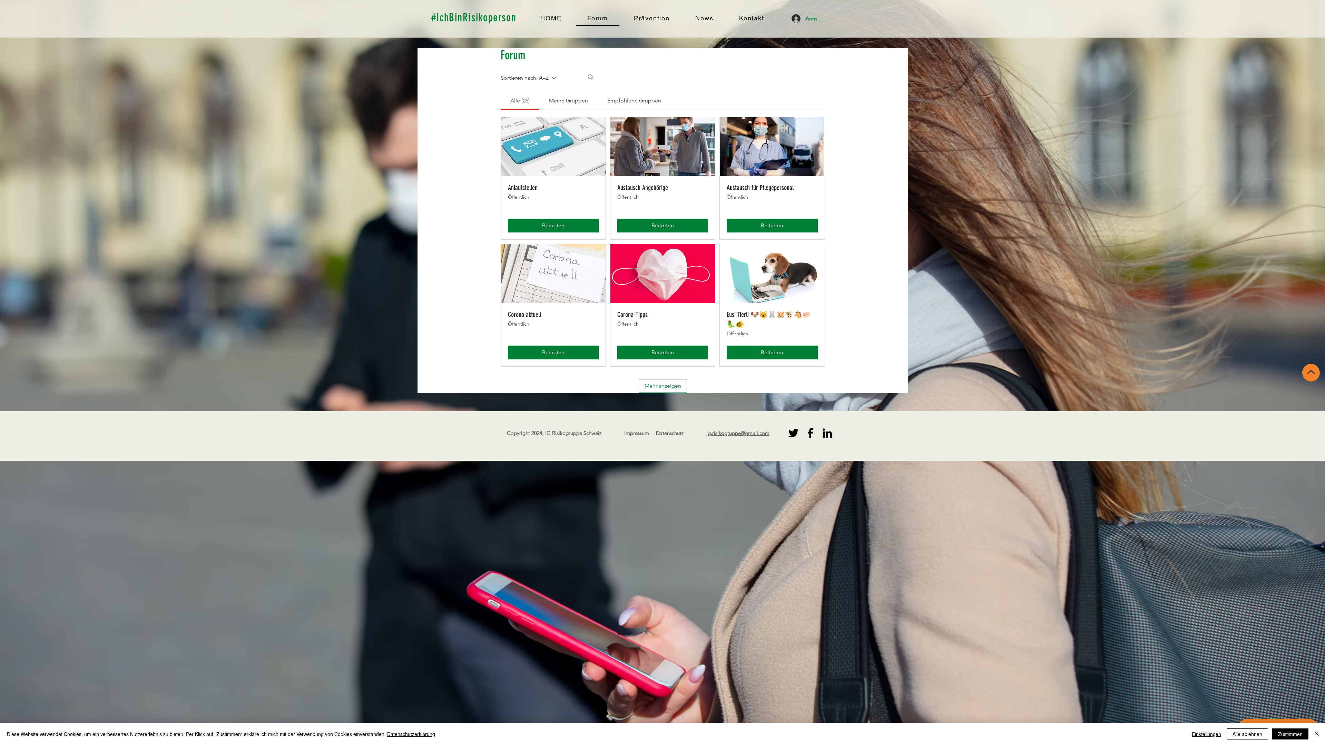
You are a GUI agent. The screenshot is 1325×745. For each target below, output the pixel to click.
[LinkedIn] (827, 433)
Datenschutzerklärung (411, 734)
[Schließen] (1317, 733)
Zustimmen (1290, 734)
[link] (520, 100)
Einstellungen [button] (1206, 734)
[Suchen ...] (591, 77)
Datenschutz (670, 433)
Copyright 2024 (524, 433)
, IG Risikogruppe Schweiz (571, 433)
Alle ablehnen (1247, 734)
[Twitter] (793, 433)
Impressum (636, 433)
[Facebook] (810, 433)
